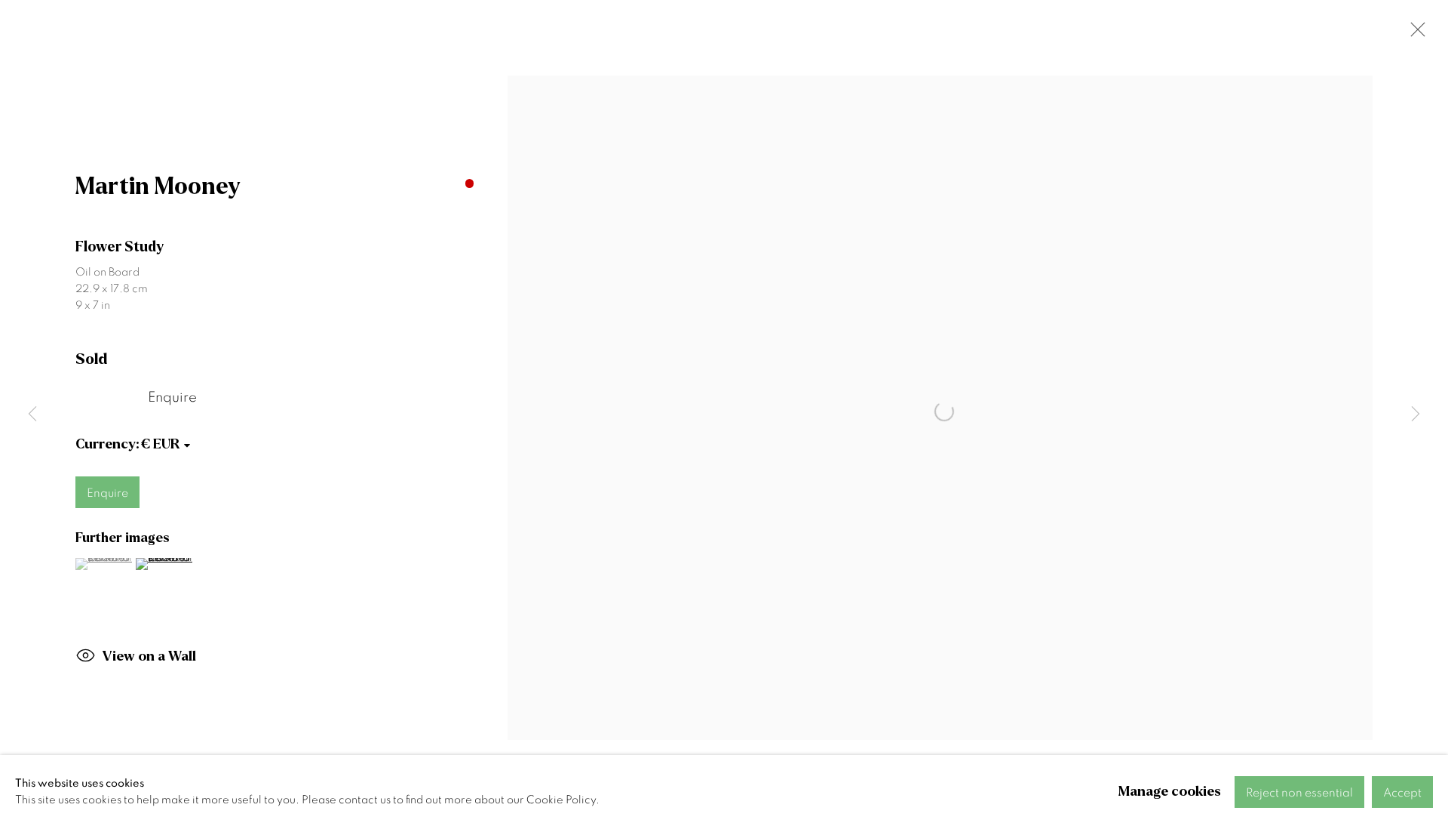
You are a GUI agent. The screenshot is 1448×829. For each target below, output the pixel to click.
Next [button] (1415, 415)
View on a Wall (149, 656)
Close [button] (1414, 34)
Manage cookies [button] (1169, 791)
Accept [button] (1402, 793)
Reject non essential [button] (1299, 793)
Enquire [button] (172, 397)
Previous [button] (32, 415)
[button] (103, 564)
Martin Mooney (158, 186)
